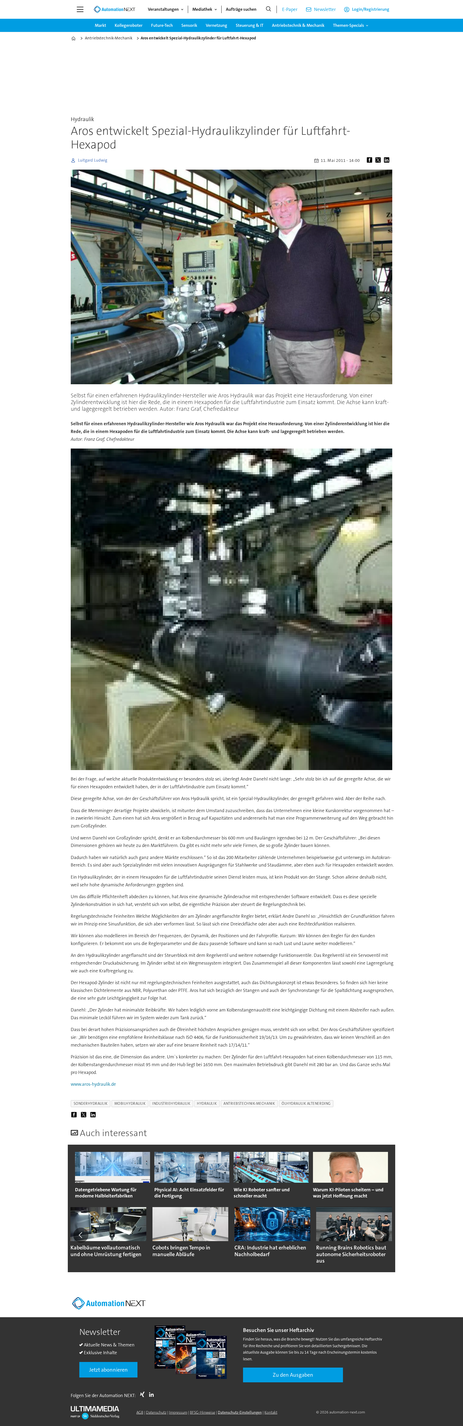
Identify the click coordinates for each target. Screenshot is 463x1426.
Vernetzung (216, 25)
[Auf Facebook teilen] (371, 160)
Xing (144, 1394)
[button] (80, 1234)
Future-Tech (162, 25)
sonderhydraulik (91, 1103)
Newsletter (325, 9)
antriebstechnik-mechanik (249, 1103)
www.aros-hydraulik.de (93, 1084)
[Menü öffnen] (80, 9)
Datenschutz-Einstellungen (240, 1412)
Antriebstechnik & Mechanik (298, 25)
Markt (100, 25)
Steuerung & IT (249, 25)
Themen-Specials (348, 25)
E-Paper (289, 9)
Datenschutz (156, 1412)
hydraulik (207, 1103)
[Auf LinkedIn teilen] (388, 160)
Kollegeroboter (129, 25)
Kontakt (270, 1412)
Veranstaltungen (163, 9)
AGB (139, 1412)
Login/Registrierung (370, 9)
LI (153, 1394)
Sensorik (189, 25)
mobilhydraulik (130, 1103)
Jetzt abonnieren (108, 1369)
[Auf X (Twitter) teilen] (379, 160)
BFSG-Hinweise (202, 1412)
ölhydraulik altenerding (306, 1103)
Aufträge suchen (241, 9)
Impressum (178, 1412)
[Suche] (268, 9)
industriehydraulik (171, 1103)
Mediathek (202, 9)
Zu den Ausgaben (293, 1374)
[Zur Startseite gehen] (114, 9)
